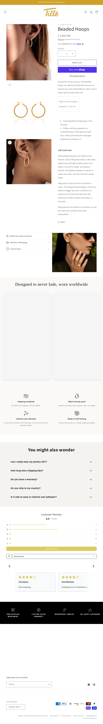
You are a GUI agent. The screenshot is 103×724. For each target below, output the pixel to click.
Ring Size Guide (58, 658)
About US (56, 640)
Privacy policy (66, 716)
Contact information (90, 718)
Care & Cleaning (58, 674)
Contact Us (56, 652)
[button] (5, 12)
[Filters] (9, 556)
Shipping (61, 39)
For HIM (32, 658)
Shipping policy (91, 716)
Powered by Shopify (41, 716)
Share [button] (62, 222)
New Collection (35, 646)
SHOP (31, 640)
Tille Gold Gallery (29, 716)
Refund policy (54, 716)
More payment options (77, 76)
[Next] (93, 566)
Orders (77, 640)
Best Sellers (34, 652)
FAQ (53, 646)
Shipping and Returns (61, 663)
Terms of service (78, 716)
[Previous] (10, 566)
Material (55, 669)
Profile (77, 646)
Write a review (51, 548)
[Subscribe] (48, 684)
